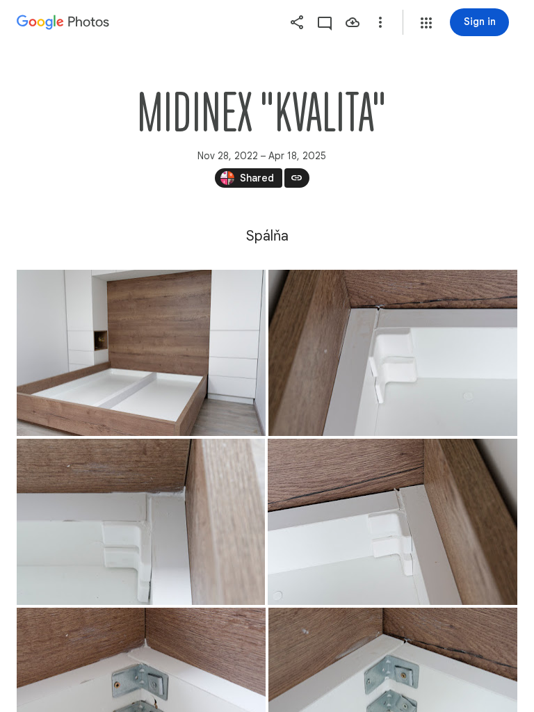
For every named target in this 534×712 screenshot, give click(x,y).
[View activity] (325, 22)
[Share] (297, 22)
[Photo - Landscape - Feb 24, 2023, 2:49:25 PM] (141, 353)
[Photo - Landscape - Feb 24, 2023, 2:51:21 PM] (141, 522)
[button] (426, 23)
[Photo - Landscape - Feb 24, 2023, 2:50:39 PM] (392, 353)
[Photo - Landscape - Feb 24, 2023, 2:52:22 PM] (392, 522)
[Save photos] (352, 22)
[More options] (380, 22)
